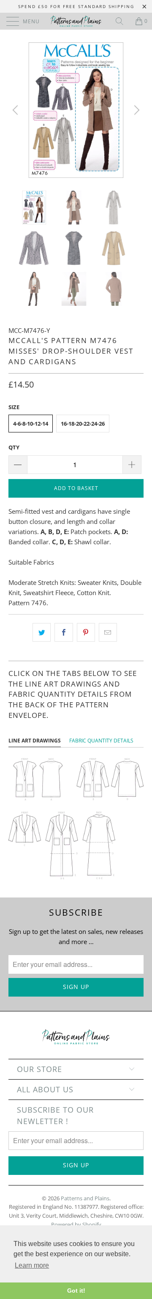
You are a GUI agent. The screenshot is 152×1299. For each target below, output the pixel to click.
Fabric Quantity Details (101, 740)
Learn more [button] (32, 1265)
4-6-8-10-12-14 (30, 423)
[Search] (122, 21)
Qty (13, 447)
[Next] (135, 110)
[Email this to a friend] (108, 632)
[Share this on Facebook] (63, 632)
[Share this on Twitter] (42, 632)
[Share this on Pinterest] (86, 632)
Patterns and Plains (85, 1198)
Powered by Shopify (76, 1224)
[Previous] (16, 110)
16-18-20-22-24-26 (83, 423)
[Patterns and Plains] (76, 21)
